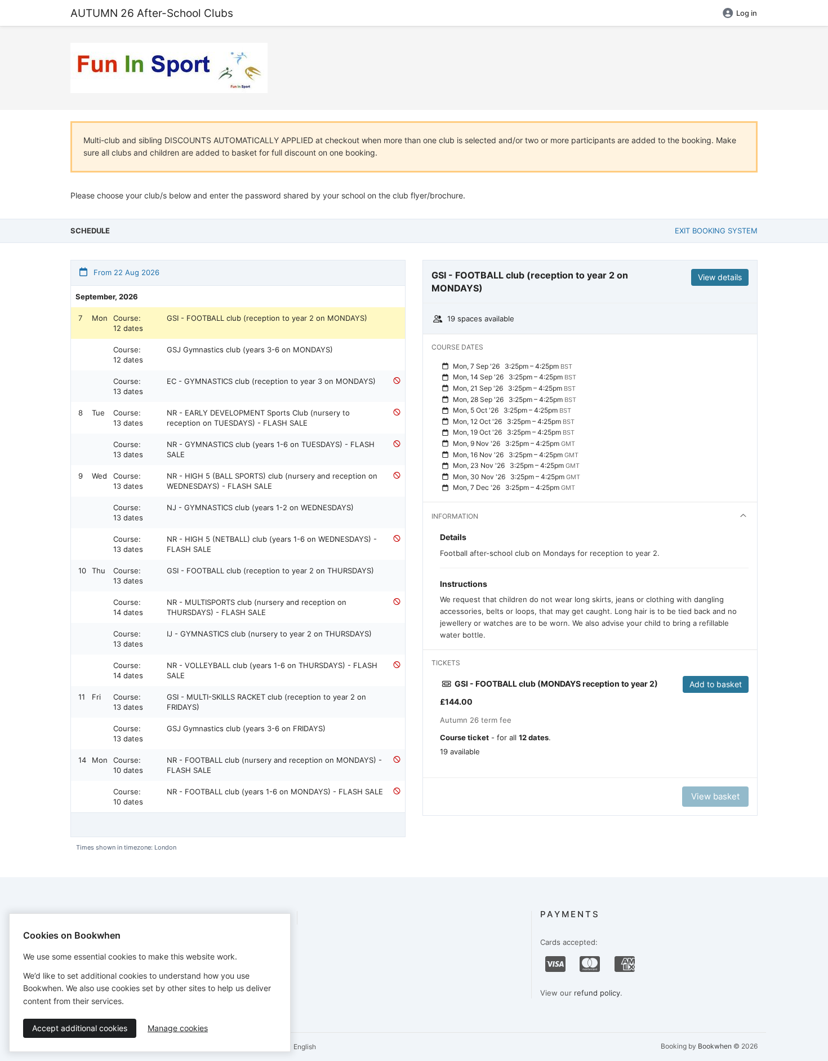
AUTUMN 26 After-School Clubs (151, 13)
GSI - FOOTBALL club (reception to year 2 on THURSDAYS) (270, 570)
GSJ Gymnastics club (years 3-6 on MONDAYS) (250, 349)
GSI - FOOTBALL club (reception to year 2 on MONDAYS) (267, 317)
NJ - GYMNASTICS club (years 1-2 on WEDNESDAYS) (260, 507)
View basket (715, 796)
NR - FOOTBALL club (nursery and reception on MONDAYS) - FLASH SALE (274, 765)
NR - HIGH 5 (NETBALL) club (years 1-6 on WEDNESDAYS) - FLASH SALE (272, 544)
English (304, 1046)
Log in (746, 12)
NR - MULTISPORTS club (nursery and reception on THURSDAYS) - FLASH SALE (256, 607)
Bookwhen (715, 1046)
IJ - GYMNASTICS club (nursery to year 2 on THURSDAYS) (269, 633)
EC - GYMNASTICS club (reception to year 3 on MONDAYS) (271, 381)
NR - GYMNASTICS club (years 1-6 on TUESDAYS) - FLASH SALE (271, 449)
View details (720, 277)
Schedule (90, 230)
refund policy (597, 992)
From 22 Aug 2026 (125, 272)
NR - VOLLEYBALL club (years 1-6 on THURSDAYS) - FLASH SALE (272, 670)
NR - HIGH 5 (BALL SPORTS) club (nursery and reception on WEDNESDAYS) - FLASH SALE (272, 480)
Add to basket (715, 684)
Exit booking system (716, 230)
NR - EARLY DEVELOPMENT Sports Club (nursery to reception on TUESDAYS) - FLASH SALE (258, 417)
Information (454, 516)
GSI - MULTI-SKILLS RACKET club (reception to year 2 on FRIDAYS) (266, 701)
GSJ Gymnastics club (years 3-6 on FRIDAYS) (246, 728)
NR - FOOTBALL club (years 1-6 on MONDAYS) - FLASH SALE (275, 791)
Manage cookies (178, 1028)
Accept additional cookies (79, 1028)
